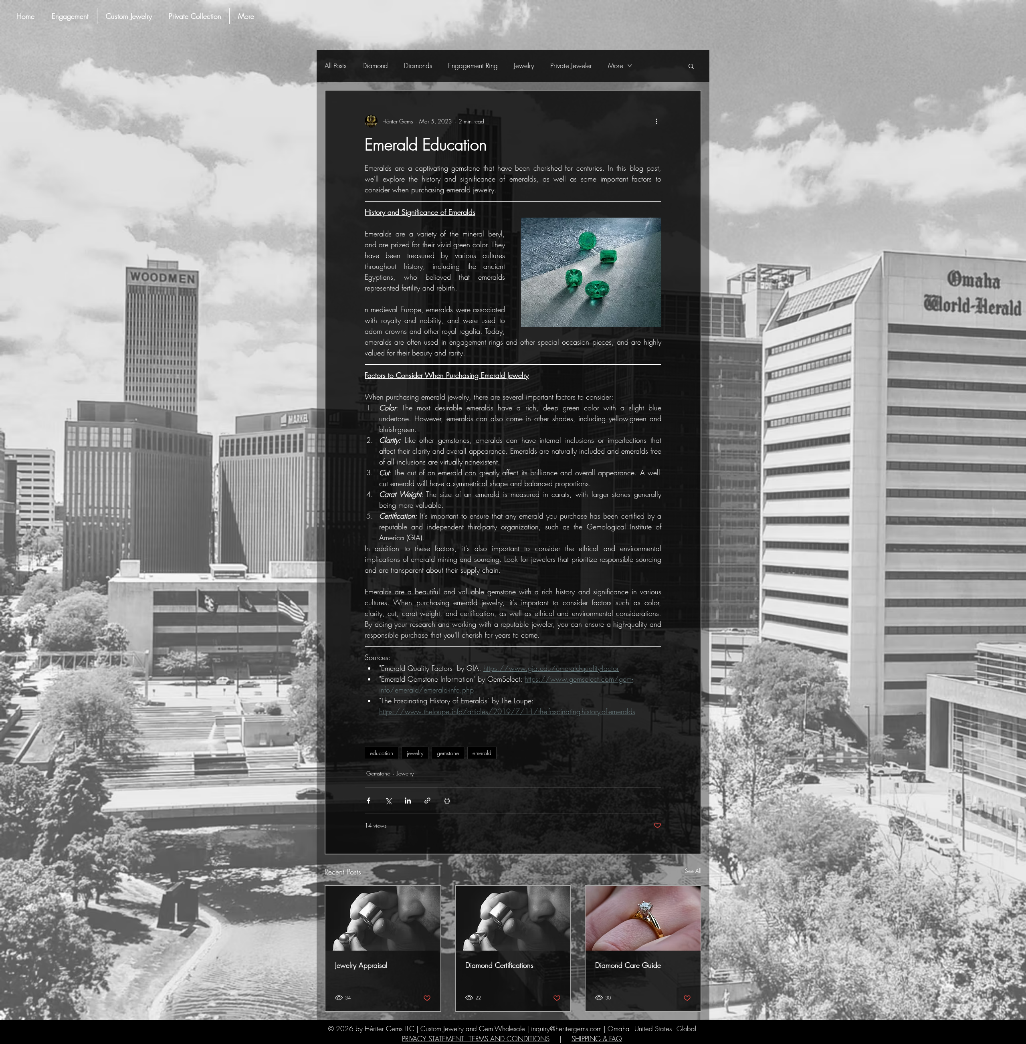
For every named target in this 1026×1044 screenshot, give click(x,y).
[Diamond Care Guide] (643, 918)
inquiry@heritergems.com (566, 1028)
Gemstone (378, 773)
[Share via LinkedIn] (408, 800)
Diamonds (418, 65)
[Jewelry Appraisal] (382, 918)
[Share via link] (427, 800)
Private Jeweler (571, 65)
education (381, 753)
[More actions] (656, 121)
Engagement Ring (473, 65)
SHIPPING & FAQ (597, 1038)
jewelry (415, 753)
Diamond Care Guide (628, 965)
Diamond (375, 65)
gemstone (448, 753)
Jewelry (524, 65)
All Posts (335, 65)
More (615, 65)
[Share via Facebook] (368, 800)
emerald (482, 753)
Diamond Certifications (499, 965)
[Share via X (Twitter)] (388, 800)
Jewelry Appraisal (361, 965)
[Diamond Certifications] (513, 918)
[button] (691, 66)
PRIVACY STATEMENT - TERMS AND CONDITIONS (475, 1038)
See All (693, 870)
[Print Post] (447, 800)
